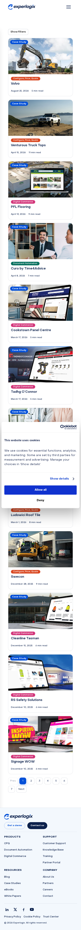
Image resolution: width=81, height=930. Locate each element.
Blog (7, 877)
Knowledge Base (53, 850)
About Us (48, 877)
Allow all (41, 490)
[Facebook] (23, 909)
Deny (40, 500)
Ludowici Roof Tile (25, 515)
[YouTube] (32, 909)
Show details (59, 478)
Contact (48, 896)
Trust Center (51, 917)
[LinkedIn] (7, 909)
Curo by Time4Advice (28, 268)
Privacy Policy (12, 917)
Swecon (17, 576)
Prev (13, 781)
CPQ (7, 843)
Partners (48, 883)
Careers (48, 890)
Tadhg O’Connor (24, 391)
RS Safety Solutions (26, 700)
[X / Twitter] (15, 909)
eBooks (9, 890)
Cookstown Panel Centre (31, 330)
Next (21, 789)
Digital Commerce (15, 856)
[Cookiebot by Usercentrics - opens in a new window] (60, 427)
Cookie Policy (32, 917)
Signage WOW (23, 761)
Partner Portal (51, 863)
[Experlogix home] (21, 7)
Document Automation (18, 850)
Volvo (15, 83)
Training (48, 856)
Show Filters (18, 32)
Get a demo (14, 825)
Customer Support (54, 843)
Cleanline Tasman (25, 638)
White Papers (12, 896)
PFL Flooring (21, 207)
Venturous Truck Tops (28, 145)
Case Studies (12, 883)
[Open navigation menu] (68, 7)
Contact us (37, 825)
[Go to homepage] (18, 817)
